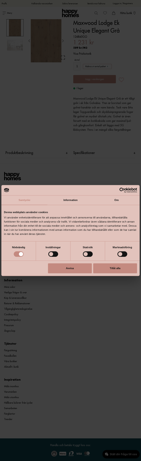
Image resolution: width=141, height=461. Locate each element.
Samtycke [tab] (24, 200)
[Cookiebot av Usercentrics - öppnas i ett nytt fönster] (122, 190)
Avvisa (70, 268)
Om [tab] (116, 200)
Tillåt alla (115, 268)
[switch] (53, 254)
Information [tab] (70, 200)
